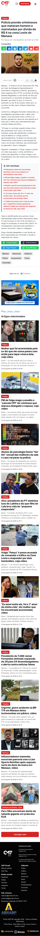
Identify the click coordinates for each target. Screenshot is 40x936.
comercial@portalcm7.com (10, 898)
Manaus (5, 254)
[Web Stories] (16, 3)
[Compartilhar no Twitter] (25, 48)
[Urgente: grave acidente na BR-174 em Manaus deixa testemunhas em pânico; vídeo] (20, 690)
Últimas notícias (6, 868)
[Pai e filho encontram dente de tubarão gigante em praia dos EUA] (20, 794)
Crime (27, 258)
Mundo (23, 882)
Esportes (24, 890)
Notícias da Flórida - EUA (12, 807)
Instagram (4, 885)
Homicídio (6, 263)
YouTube (4, 883)
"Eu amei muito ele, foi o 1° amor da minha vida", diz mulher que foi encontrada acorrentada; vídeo (18, 195)
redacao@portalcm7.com (9, 896)
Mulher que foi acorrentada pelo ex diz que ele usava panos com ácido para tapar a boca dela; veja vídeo (19, 187)
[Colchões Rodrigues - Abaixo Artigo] (20, 292)
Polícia (5, 18)
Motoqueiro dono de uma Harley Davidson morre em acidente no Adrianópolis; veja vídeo (16, 171)
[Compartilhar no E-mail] (31, 48)
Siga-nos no (14, 273)
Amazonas (16, 254)
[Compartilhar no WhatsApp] (3, 48)
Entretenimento (26, 885)
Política (5, 497)
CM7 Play (4, 871)
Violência (28, 254)
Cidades (5, 704)
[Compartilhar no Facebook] (9, 48)
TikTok (3, 888)
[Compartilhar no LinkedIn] (20, 48)
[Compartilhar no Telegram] (14, 48)
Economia (24, 887)
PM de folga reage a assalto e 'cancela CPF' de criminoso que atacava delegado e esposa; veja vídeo (19, 179)
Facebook (4, 877)
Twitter (3, 880)
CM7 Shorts (25, 3)
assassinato (16, 258)
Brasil (23, 879)
